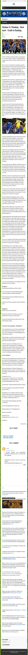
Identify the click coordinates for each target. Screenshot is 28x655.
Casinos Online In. (10, 513)
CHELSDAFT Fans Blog (14, 651)
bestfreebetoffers (11, 605)
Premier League (6, 34)
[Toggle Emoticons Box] (3, 488)
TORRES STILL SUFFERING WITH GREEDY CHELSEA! (8, 437)
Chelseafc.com (14, 417)
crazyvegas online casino (8, 585)
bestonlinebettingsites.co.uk (8, 598)
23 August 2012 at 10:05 (10, 450)
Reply (25, 464)
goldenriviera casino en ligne (8, 573)
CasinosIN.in (5, 494)
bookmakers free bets (16, 592)
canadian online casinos (11, 563)
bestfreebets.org (6, 547)
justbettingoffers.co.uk (7, 524)
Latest (4, 22)
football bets (19, 615)
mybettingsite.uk (14, 631)
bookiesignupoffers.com (8, 553)
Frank (7, 448)
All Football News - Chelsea (19, 610)
